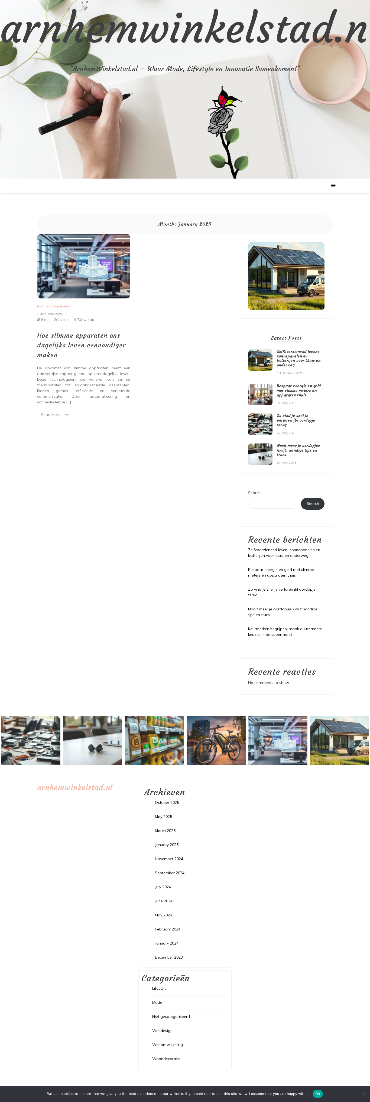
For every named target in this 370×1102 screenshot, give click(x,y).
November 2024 (169, 858)
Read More (50, 414)
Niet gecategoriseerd (54, 306)
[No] (363, 1094)
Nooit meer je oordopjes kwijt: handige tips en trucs (298, 450)
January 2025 (166, 844)
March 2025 (165, 830)
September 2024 (169, 872)
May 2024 (163, 915)
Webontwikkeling (167, 1044)
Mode (157, 1002)
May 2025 (163, 816)
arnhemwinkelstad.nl (74, 787)
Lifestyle (159, 988)
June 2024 (164, 901)
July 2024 (163, 886)
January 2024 (166, 943)
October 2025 (167, 802)
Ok (317, 1093)
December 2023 (169, 957)
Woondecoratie (166, 1058)
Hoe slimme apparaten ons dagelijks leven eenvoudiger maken (81, 345)
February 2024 (167, 929)
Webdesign (162, 1030)
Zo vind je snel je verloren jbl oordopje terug (296, 420)
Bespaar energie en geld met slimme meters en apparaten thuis (299, 390)
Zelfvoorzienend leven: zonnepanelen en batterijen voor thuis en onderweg (298, 358)
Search (254, 492)
